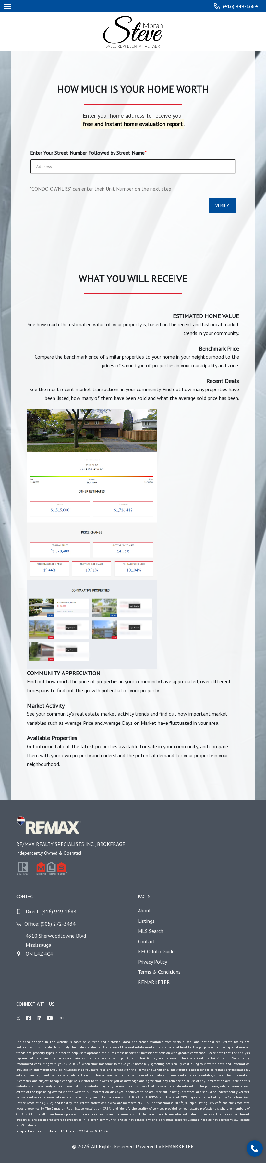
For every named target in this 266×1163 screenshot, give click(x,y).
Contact (146, 941)
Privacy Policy (152, 962)
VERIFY (222, 206)
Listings (146, 921)
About (144, 910)
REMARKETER (154, 982)
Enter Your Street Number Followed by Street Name (88, 152)
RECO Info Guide (156, 951)
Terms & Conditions (159, 972)
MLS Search (150, 931)
